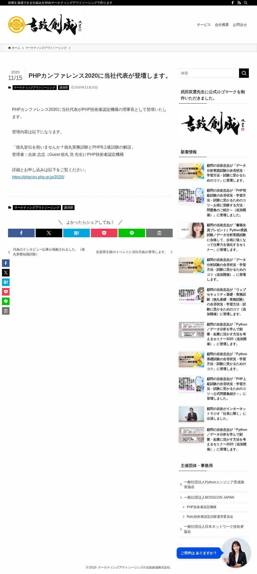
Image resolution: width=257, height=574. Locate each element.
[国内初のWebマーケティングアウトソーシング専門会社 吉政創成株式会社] (45, 25)
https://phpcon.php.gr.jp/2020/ (38, 177)
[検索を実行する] (244, 73)
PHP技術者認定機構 (201, 507)
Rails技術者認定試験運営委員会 (210, 516)
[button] (21, 233)
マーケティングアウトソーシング (34, 87)
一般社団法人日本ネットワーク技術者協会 (214, 529)
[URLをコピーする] (159, 233)
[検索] (245, 3)
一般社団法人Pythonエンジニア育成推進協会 (214, 484)
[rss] (239, 3)
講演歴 (63, 87)
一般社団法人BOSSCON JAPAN (209, 497)
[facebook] (232, 3)
